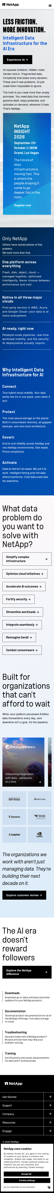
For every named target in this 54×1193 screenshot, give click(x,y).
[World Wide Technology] (40, 817)
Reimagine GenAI (17, 637)
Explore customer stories (22, 895)
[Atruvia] (40, 799)
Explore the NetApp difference (18, 972)
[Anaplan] (14, 835)
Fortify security (16, 599)
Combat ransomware (20, 650)
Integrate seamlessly (20, 624)
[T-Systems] (14, 817)
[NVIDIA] (40, 835)
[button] (50, 4)
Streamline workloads (21, 612)
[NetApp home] (12, 4)
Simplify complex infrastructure (17, 559)
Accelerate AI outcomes (22, 586)
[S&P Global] (14, 799)
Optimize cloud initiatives (23, 573)
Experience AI (16, 60)
